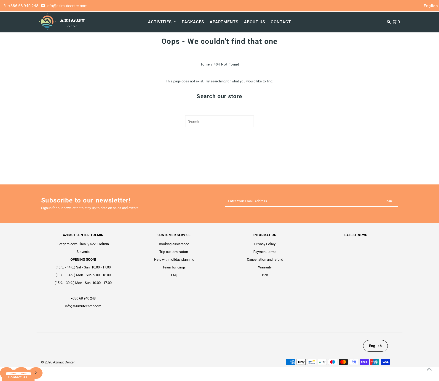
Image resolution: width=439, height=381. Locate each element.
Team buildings (174, 267)
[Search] (389, 22)
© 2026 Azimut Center (58, 362)
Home (205, 64)
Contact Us (16, 377)
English (431, 5)
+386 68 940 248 (23, 5)
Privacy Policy (265, 244)
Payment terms (264, 252)
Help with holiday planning (174, 260)
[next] (36, 373)
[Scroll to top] (429, 369)
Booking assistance (174, 244)
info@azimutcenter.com (67, 5)
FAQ (174, 275)
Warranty (265, 267)
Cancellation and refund (265, 260)
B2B (265, 275)
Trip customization (174, 252)
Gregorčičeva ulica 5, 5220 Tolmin (83, 244)
